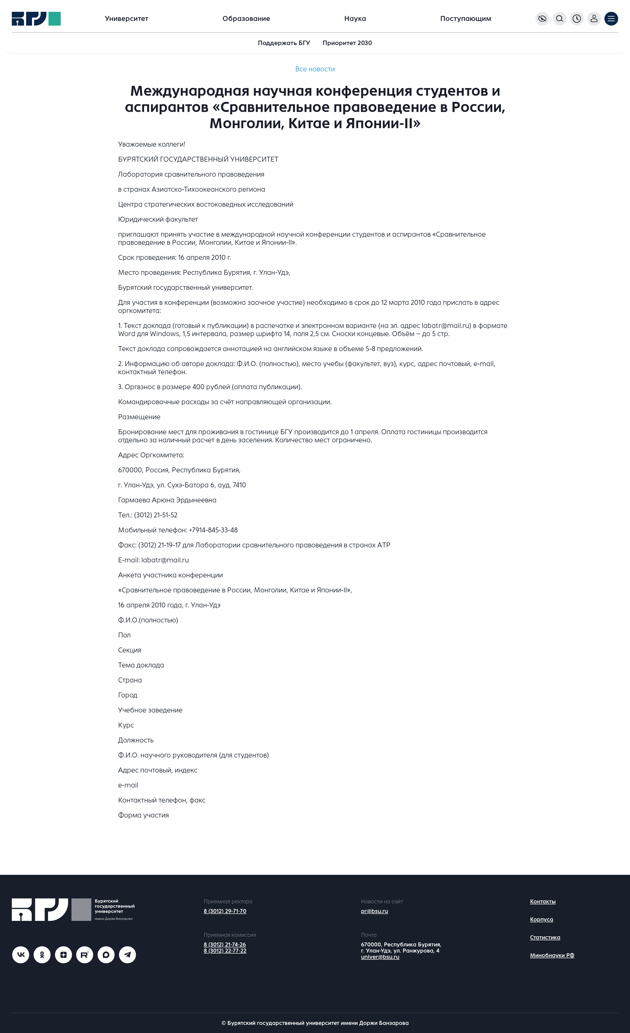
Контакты (543, 901)
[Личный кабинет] (594, 19)
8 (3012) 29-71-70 (225, 911)
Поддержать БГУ (284, 43)
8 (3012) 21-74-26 (225, 944)
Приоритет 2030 (347, 43)
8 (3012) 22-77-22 (225, 951)
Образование (246, 18)
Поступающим (465, 18)
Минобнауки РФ (552, 955)
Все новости (315, 69)
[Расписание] (577, 19)
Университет (126, 18)
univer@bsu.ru (380, 957)
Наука (355, 18)
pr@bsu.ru (374, 911)
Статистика (545, 937)
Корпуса (541, 919)
